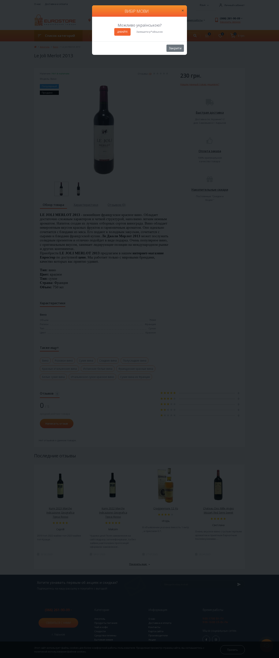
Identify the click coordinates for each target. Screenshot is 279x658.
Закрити (175, 48)
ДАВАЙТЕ (122, 31)
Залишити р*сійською (149, 31)
